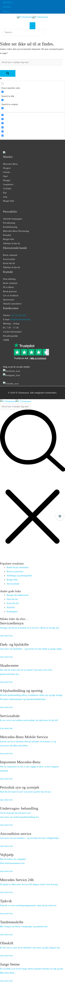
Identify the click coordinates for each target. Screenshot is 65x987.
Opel (5, 176)
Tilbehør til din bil (11, 243)
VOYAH (7, 188)
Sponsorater (8, 299)
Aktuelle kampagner (12, 219)
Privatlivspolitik (10, 336)
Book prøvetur (10, 291)
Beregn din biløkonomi (18, 595)
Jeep (5, 197)
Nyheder (11, 607)
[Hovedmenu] (33, 25)
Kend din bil (9, 263)
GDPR (6, 340)
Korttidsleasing (10, 227)
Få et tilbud (8, 287)
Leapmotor (8, 184)
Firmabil (7, 235)
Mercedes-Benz (10, 164)
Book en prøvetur (15, 571)
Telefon (14, 315)
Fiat (4, 192)
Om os (6, 11)
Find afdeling (9, 279)
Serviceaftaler (13, 584)
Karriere (7, 7)
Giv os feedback (10, 295)
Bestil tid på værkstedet (18, 567)
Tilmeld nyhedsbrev (12, 303)
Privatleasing (9, 223)
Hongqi (6, 180)
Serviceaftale (9, 259)
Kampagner (12, 611)
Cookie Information (12, 331)
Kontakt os (8, 2)
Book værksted (10, 255)
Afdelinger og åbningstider (19, 575)
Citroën (6, 172)
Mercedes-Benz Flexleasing (16, 231)
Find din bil (12, 599)
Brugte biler (8, 201)
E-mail (17, 319)
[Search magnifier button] (7, 73)
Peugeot (7, 168)
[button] (23, 37)
